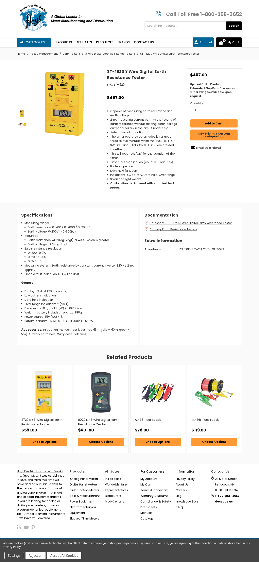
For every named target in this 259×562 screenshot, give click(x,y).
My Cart (146, 484)
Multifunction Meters (84, 490)
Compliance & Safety (155, 501)
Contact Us (144, 42)
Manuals (146, 513)
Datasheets (148, 507)
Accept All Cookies (64, 555)
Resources (105, 42)
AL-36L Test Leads (205, 420)
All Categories (32, 42)
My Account (148, 479)
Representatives (116, 490)
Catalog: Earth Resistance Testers (173, 229)
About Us (182, 484)
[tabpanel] (44, 409)
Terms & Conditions (154, 490)
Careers (181, 490)
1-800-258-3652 (221, 14)
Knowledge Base (187, 501)
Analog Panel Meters (84, 479)
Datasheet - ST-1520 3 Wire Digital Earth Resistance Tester (191, 223)
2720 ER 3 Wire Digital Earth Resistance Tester (42, 422)
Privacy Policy (185, 479)
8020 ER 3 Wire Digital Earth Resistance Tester (98, 422)
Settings (14, 555)
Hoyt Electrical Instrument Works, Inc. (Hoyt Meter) (40, 473)
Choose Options (44, 442)
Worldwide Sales (116, 484)
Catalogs (146, 518)
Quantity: (197, 103)
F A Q (179, 507)
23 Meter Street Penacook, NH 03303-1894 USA (226, 484)
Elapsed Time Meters (84, 518)
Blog (179, 496)
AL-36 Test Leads (148, 420)
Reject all (35, 555)
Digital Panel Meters (84, 484)
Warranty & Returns (154, 496)
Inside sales (113, 479)
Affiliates (84, 42)
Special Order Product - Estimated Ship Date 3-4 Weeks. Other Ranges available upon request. (212, 90)
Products (64, 42)
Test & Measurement (85, 496)
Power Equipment (82, 501)
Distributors (113, 496)
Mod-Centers (114, 501)
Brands (124, 42)
